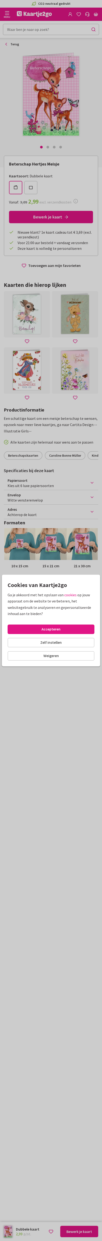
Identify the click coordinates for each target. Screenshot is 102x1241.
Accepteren (51, 629)
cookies (70, 594)
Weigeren (51, 655)
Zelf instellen (51, 642)
